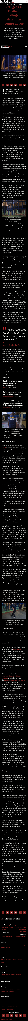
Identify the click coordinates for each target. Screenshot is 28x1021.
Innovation (10, 989)
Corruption (17, 989)
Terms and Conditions (12, 1006)
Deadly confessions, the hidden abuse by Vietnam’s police (12, 383)
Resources (3, 976)
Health (14, 959)
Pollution (18, 974)
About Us (3, 1003)
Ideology (23, 945)
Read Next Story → (21, 936)
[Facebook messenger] (24, 85)
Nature (13, 974)
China (2, 945)
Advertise (9, 1003)
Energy (8, 974)
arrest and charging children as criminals (11, 677)
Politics (8, 947)
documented (17, 649)
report (4, 448)
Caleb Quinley (8, 46)
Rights (2, 962)
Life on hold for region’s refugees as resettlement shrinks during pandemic (13, 403)
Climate (3, 974)
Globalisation (8, 945)
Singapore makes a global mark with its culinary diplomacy (20, 927)
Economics (4, 989)
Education (8, 959)
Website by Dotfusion (7, 1009)
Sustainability (4, 991)
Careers (16, 1003)
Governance (16, 945)
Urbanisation (11, 976)
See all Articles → (5, 952)
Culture (3, 959)
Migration (20, 959)
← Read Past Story (7, 936)
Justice (3, 947)
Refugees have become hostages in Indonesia (12, 393)
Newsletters (22, 1003)
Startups (11, 991)
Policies (3, 1006)
